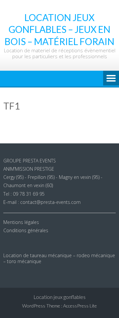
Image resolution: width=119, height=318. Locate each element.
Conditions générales (25, 230)
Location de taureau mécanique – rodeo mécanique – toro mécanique (59, 258)
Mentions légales (21, 222)
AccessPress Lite (80, 305)
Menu (111, 78)
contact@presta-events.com (50, 202)
